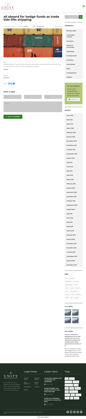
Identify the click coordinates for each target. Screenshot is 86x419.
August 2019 (71, 158)
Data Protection (27, 383)
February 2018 (71, 235)
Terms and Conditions (43, 417)
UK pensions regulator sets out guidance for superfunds (53, 379)
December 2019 (72, 141)
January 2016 (71, 260)
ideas (66, 288)
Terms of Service (37, 378)
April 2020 (70, 124)
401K (66, 278)
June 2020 (70, 115)
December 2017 (72, 243)
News (68, 68)
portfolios (78, 294)
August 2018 (71, 209)
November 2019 (72, 145)
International (71, 64)
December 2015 (72, 265)
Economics (70, 41)
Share (5, 83)
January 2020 (71, 137)
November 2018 (72, 196)
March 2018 (70, 231)
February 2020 (71, 132)
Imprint (26, 389)
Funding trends (72, 56)
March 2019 (70, 179)
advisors (72, 278)
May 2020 (70, 119)
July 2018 (69, 213)
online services (73, 291)
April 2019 (70, 175)
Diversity (37, 386)
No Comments (58, 26)
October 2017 (71, 252)
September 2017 (72, 256)
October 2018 (71, 201)
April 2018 (70, 226)
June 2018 (70, 218)
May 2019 (69, 171)
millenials (77, 288)
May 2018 (69, 222)
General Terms (26, 378)
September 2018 (72, 205)
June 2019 (70, 166)
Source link (6, 77)
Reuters (67, 297)
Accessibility (27, 386)
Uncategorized (71, 73)
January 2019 (71, 188)
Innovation (70, 60)
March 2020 (70, 128)
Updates (69, 77)
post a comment (14, 116)
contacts (74, 99)
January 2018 (71, 239)
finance (76, 284)
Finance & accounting (70, 46)
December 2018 (72, 192)
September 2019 (72, 154)
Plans (72, 294)
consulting (75, 281)
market (71, 288)
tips (72, 297)
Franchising (70, 51)
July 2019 (69, 162)
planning (67, 294)
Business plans (71, 30)
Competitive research (71, 36)
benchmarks (68, 281)
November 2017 (72, 248)
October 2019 (71, 149)
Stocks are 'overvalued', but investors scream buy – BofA (52, 400)
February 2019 (71, 184)
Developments (68, 284)
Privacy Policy (36, 383)
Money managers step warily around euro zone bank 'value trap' (52, 390)
